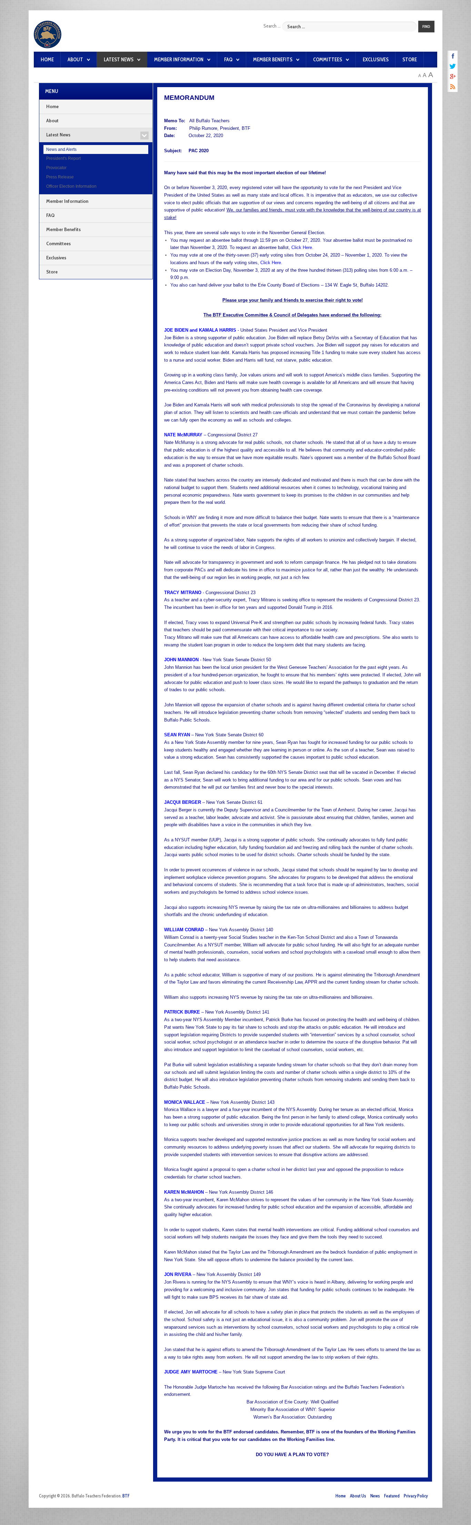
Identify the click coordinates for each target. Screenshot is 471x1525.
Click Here (270, 262)
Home (47, 59)
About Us (358, 1495)
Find (426, 26)
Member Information (178, 59)
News (375, 1495)
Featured (392, 1495)
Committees (327, 59)
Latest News (118, 59)
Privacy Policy (416, 1495)
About (75, 59)
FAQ (228, 59)
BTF (126, 1495)
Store (409, 59)
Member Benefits (272, 59)
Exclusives (376, 59)
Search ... (272, 26)
